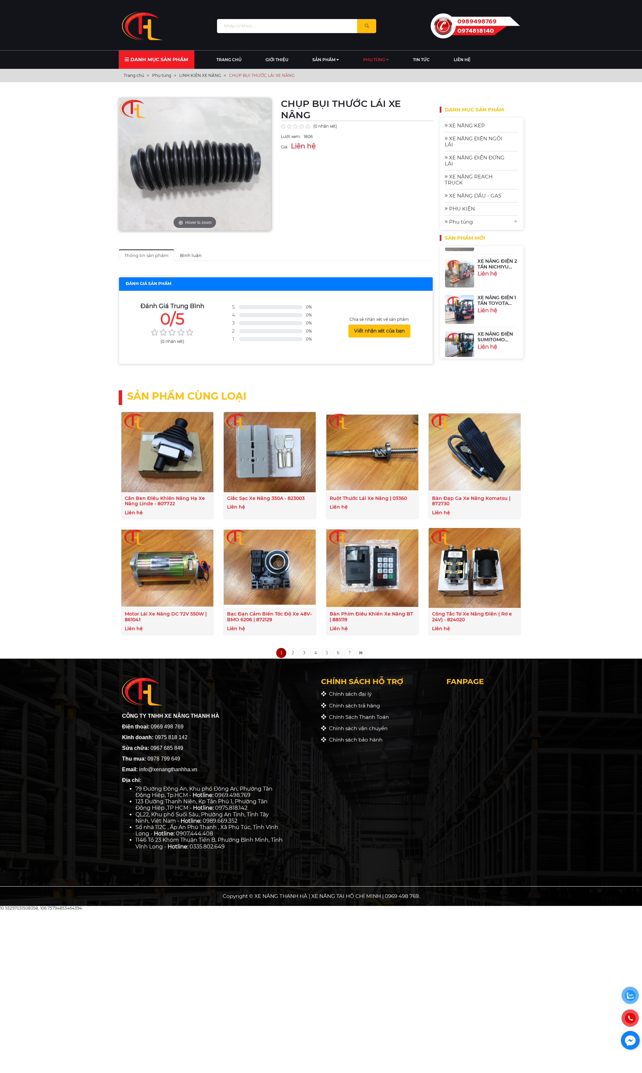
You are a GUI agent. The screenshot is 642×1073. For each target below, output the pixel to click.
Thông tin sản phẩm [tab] (146, 255)
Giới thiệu (276, 59)
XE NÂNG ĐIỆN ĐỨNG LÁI (475, 160)
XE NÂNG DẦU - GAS (474, 195)
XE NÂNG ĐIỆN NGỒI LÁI (474, 141)
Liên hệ (462, 59)
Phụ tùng (374, 59)
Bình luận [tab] (191, 255)
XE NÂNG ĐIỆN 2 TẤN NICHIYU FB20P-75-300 (497, 260)
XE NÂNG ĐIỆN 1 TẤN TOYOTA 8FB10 (496, 296)
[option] (481, 266)
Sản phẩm (324, 59)
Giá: (284, 147)
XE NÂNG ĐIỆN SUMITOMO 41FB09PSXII (495, 333)
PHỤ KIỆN (461, 209)
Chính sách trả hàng (353, 705)
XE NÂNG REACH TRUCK (469, 179)
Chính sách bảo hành (354, 739)
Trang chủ (228, 59)
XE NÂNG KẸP (466, 125)
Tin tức (421, 59)
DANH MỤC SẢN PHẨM (158, 59)
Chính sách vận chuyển (357, 728)
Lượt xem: (291, 136)
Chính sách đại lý (348, 694)
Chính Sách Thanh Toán (357, 717)
